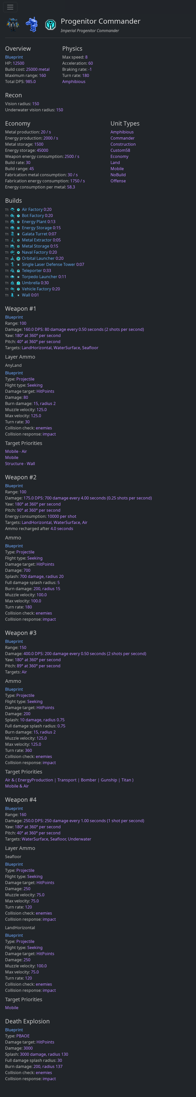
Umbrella (23, 283)
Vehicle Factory (28, 289)
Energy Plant (26, 221)
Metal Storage (27, 246)
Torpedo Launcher (31, 276)
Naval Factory (27, 252)
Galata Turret (26, 234)
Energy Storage (29, 228)
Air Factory (24, 209)
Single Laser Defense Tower (40, 264)
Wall (18, 295)
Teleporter (24, 270)
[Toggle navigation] (10, 7)
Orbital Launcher (30, 258)
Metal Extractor (29, 240)
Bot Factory (25, 215)
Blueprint (14, 57)
